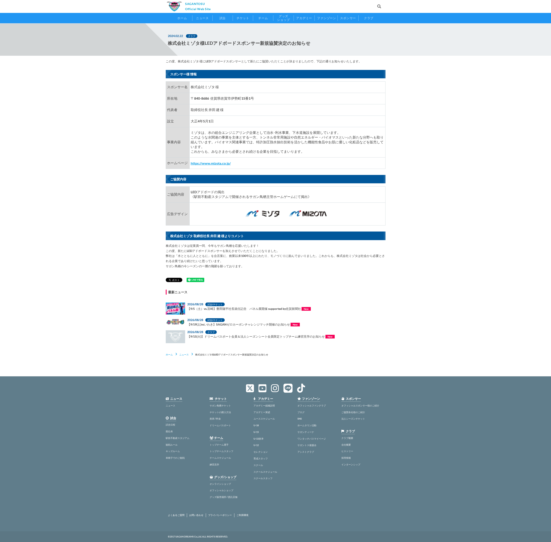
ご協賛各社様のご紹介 (353, 412)
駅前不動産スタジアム (177, 438)
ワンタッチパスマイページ (311, 438)
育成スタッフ (261, 458)
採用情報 (346, 457)
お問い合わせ (196, 515)
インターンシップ (350, 464)
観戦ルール (172, 444)
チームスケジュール (220, 457)
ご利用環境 (242, 515)
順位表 (169, 431)
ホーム (169, 354)
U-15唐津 (258, 438)
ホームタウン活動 (306, 425)
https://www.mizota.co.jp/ (211, 163)
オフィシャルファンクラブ (311, 405)
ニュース (184, 354)
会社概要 (346, 444)
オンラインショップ (220, 483)
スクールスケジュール (265, 471)
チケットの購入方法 (220, 412)
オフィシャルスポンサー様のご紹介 (360, 405)
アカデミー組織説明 (264, 405)
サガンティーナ (305, 432)
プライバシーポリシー (220, 515)
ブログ (301, 412)
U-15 (256, 432)
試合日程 (170, 424)
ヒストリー (347, 451)
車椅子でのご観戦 (175, 457)
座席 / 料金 (215, 418)
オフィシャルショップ (221, 490)
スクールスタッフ (263, 478)
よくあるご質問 (176, 515)
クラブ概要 (347, 438)
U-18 (256, 425)
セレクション (261, 451)
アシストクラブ (305, 451)
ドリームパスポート (220, 425)
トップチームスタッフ (221, 451)
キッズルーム (173, 451)
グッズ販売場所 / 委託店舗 (223, 497)
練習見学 (214, 464)
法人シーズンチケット (353, 418)
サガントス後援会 (306, 445)
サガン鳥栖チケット (220, 405)
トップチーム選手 (219, 444)
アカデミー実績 (262, 412)
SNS (299, 418)
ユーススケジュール (264, 418)
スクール (258, 465)
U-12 (256, 445)
